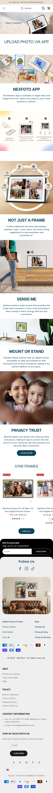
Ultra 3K (6, 637)
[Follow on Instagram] (26, 568)
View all (26, 531)
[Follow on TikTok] (33, 568)
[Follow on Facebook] (20, 568)
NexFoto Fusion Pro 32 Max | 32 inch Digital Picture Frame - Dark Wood (18, 510)
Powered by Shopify (35, 776)
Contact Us (40, 627)
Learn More (26, 453)
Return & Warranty (10, 695)
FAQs (4, 681)
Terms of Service (43, 637)
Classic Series (9, 627)
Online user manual (11, 674)
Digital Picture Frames (12, 622)
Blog (37, 622)
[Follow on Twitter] (20, 762)
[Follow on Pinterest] (33, 762)
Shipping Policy (9, 702)
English (40, 770)
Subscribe (41, 551)
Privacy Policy (41, 632)
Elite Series (7, 632)
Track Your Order (10, 678)
